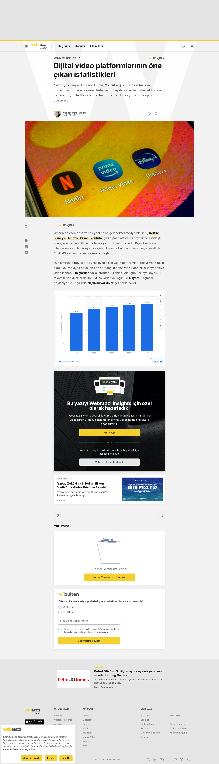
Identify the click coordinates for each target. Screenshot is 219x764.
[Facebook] (181, 759)
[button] (109, 328)
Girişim (86, 724)
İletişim (145, 737)
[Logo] (39, 45)
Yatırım (86, 741)
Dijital (86, 715)
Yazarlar (145, 719)
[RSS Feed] (187, 759)
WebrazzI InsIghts (65, 58)
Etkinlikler (96, 46)
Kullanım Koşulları (179, 732)
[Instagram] (168, 759)
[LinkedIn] (155, 759)
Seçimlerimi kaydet (89, 640)
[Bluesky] (174, 759)
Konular (80, 46)
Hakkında (145, 715)
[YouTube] (161, 759)
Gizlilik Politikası (178, 728)
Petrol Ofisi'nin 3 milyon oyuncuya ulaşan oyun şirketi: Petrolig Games (128, 673)
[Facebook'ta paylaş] (26, 240)
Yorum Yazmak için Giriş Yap (109, 577)
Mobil (85, 728)
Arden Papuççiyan (103, 687)
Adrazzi (61, 500)
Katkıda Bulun (148, 724)
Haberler (58, 715)
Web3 (86, 745)
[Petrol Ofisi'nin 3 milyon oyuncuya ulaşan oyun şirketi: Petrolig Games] (73, 679)
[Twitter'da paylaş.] (26, 246)
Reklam (144, 728)
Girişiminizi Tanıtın (150, 732)
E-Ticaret (87, 719)
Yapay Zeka (89, 737)
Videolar (58, 724)
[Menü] (26, 46)
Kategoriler (63, 46)
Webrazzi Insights (63, 719)
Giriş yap (109, 432)
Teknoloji (87, 732)
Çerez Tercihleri (178, 724)
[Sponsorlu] (142, 489)
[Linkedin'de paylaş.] (26, 252)
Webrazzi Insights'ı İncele (109, 462)
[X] (148, 759)
